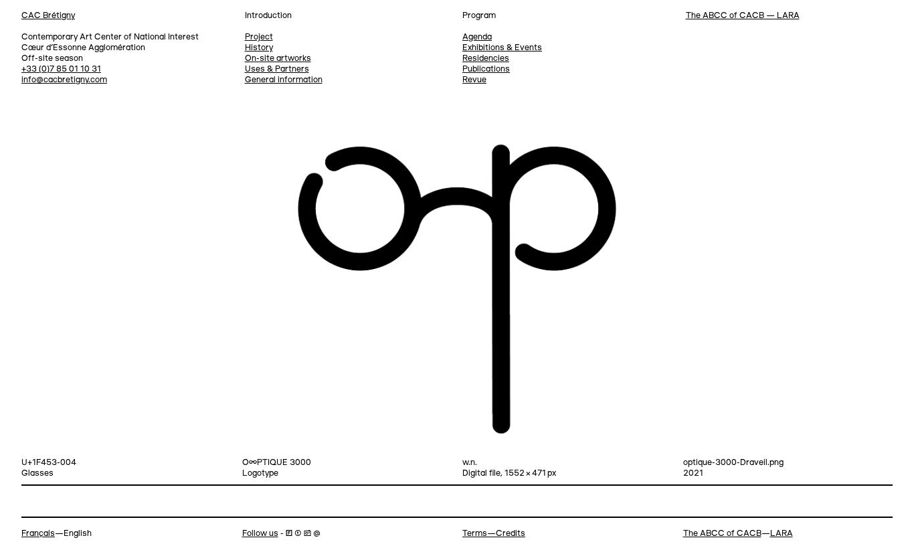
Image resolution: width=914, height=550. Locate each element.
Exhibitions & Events (502, 48)
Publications (486, 69)
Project (259, 37)
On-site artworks (278, 58)
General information (284, 80)
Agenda (477, 37)
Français (38, 533)
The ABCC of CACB (722, 533)
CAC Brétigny (48, 15)
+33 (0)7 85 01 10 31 (61, 69)
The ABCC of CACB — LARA (743, 15)
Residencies (485, 58)
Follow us (260, 533)
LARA (781, 533)
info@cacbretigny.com (64, 80)
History (259, 48)
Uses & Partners (277, 69)
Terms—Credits (493, 533)
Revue (474, 80)
